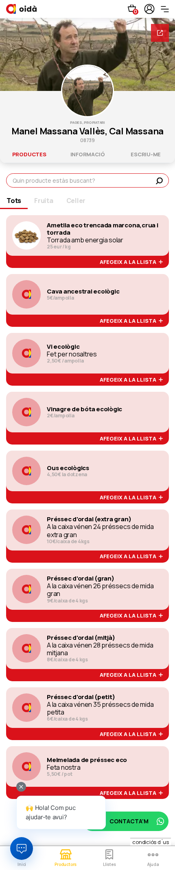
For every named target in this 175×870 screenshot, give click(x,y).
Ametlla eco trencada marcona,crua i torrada (102, 229)
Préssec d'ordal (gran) (80, 578)
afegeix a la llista (129, 262)
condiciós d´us (150, 842)
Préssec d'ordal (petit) (81, 697)
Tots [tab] (14, 200)
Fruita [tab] (43, 200)
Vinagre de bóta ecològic (84, 409)
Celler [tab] (76, 200)
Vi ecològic (63, 346)
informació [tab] (87, 154)
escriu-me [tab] (146, 154)
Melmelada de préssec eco (87, 760)
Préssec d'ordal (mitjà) (81, 637)
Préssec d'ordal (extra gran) (89, 519)
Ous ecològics (68, 468)
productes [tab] (29, 154)
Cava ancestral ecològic (83, 291)
